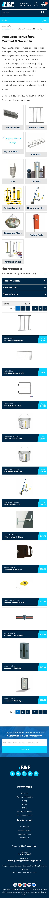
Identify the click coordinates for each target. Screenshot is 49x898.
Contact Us (24, 838)
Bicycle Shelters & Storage (13, 151)
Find (42, 12)
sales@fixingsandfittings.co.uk (24, 860)
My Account (24, 827)
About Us (24, 793)
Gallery (24, 800)
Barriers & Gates (36, 127)
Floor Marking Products (37, 208)
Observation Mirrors (13, 233)
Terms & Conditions (24, 815)
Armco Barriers (12, 127)
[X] (46, 273)
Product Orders (24, 830)
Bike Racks (36, 154)
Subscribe (24, 749)
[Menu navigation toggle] (44, 20)
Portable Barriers (12, 262)
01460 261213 (26, 5)
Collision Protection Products (13, 208)
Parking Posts (36, 235)
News (24, 804)
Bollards (36, 181)
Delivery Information (25, 797)
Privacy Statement (24, 811)
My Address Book (24, 834)
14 (35, 308)
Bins (13, 181)
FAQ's (24, 808)
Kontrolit (24, 895)
